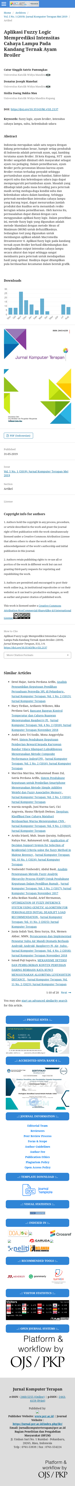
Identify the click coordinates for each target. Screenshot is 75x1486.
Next (64, 992)
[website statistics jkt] (37, 1213)
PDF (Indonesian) (19, 435)
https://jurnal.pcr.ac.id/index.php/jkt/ (37, 1424)
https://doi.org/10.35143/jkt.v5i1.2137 (34, 109)
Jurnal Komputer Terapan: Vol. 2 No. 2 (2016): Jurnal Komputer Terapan (41, 763)
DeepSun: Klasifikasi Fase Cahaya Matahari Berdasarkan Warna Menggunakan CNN (40, 816)
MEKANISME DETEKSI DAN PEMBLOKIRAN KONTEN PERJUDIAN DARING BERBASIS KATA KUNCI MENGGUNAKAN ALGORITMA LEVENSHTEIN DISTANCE (41, 969)
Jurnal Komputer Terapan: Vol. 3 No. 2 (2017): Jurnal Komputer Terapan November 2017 (41, 888)
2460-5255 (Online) (32, 1397)
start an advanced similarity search (44, 1000)
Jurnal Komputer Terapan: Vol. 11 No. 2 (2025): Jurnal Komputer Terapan (37, 921)
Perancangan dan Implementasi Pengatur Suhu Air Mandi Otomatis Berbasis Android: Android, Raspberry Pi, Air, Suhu (41, 941)
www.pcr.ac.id (44, 1416)
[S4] (37, 1089)
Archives (20, 12)
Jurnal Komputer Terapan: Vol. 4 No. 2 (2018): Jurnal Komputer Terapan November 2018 (41, 725)
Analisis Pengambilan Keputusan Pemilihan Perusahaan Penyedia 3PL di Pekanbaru (39, 686)
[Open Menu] (4, 4)
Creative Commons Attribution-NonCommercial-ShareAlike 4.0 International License (37, 612)
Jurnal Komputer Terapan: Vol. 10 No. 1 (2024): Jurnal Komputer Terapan (41, 859)
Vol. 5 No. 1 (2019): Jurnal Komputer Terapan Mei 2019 (35, 16)
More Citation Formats (20, 655)
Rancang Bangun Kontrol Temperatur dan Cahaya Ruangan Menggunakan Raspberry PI (37, 715)
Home (7, 12)
